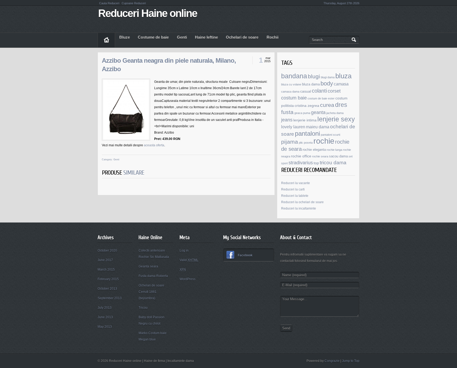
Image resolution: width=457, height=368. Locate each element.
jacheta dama (335, 113)
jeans (287, 119)
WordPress (187, 279)
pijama (289, 142)
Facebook (245, 255)
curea (327, 105)
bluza (343, 76)
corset (334, 91)
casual (305, 91)
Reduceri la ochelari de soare (302, 202)
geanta (318, 112)
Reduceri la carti (293, 189)
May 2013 (105, 327)
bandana (294, 76)
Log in (184, 250)
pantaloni (307, 133)
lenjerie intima (305, 120)
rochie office (301, 156)
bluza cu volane (291, 84)
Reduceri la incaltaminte (298, 208)
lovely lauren (293, 127)
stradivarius (301, 162)
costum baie (294, 98)
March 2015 (106, 269)
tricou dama (333, 162)
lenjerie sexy (336, 119)
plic (301, 142)
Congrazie (332, 361)
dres (341, 104)
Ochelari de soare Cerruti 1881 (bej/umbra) (151, 292)
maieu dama (317, 127)
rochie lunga (334, 149)
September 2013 (110, 298)
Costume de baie (153, 37)
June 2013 (105, 317)
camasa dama (290, 91)
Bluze (124, 37)
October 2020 (107, 250)
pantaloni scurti (330, 134)
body (327, 83)
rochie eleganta (314, 150)
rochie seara (320, 156)
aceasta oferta (154, 145)
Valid (189, 260)
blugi (314, 76)
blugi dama (328, 77)
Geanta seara (148, 266)
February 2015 (108, 279)
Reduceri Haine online (147, 13)
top (316, 163)
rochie (323, 141)
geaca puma (302, 113)
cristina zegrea (307, 105)
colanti (319, 91)
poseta (308, 142)
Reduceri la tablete (294, 196)
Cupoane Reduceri (134, 3)
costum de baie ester (321, 98)
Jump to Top (350, 361)
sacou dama (338, 156)
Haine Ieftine (206, 37)
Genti (182, 37)
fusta (287, 112)
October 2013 (107, 288)
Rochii (272, 37)
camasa (341, 84)
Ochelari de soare (242, 37)
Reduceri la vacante (295, 183)
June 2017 (105, 260)
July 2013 (105, 308)
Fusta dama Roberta (153, 276)
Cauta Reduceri (109, 3)
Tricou (143, 308)
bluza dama (311, 84)
